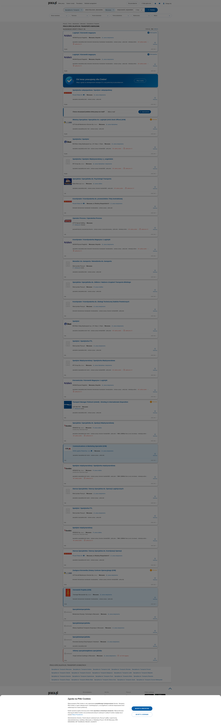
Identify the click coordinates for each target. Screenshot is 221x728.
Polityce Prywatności (77, 714)
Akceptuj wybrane (142, 714)
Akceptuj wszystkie (142, 708)
